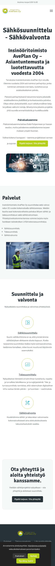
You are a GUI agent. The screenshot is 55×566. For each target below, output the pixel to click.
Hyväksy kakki (26, 561)
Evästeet (7, 541)
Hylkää (33, 556)
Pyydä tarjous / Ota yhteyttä (32, 143)
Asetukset (19, 556)
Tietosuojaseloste (23, 541)
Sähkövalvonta (27, 413)
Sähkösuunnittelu (27, 333)
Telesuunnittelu (27, 375)
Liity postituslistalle (43, 541)
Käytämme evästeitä (37, 545)
